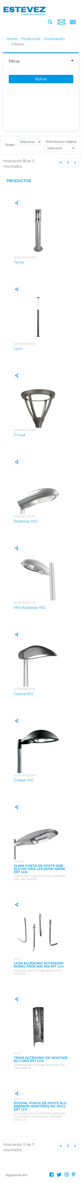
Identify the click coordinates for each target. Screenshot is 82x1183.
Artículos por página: (61, 142)
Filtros (14, 61)
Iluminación (54, 39)
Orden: (10, 145)
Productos (30, 39)
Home (12, 39)
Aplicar (41, 79)
